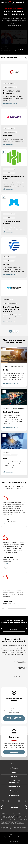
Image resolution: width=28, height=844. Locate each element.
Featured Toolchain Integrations (14, 781)
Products (14, 772)
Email (14, 841)
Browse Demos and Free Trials (14, 718)
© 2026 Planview (14, 835)
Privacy (10, 837)
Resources (14, 791)
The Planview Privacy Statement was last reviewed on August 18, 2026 (13, 827)
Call (5, 841)
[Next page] (17, 331)
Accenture (5, 563)
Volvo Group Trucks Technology (11, 605)
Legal (5, 837)
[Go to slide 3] (22, 49)
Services (14, 777)
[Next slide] (25, 49)
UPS (4, 524)
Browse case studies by (9, 57)
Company (14, 764)
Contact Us (14, 752)
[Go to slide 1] (18, 49)
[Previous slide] (15, 49)
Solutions (14, 768)
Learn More (14, 629)
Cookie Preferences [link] (19, 837)
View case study (9, 103)
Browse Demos (17, 2)
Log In (22, 841)
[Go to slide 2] (20, 49)
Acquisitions (14, 795)
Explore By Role (14, 787)
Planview (6, 2)
